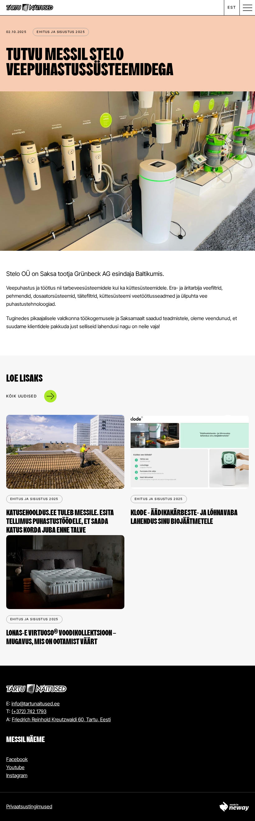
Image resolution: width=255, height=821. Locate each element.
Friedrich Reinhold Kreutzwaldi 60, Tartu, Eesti (61, 719)
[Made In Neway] (234, 807)
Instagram (16, 775)
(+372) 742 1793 (29, 711)
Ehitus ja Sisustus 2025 (61, 32)
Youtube (15, 767)
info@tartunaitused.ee (36, 703)
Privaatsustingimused (29, 806)
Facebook (17, 759)
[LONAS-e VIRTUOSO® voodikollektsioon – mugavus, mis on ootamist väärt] (65, 572)
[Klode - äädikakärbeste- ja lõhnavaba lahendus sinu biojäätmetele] (190, 452)
